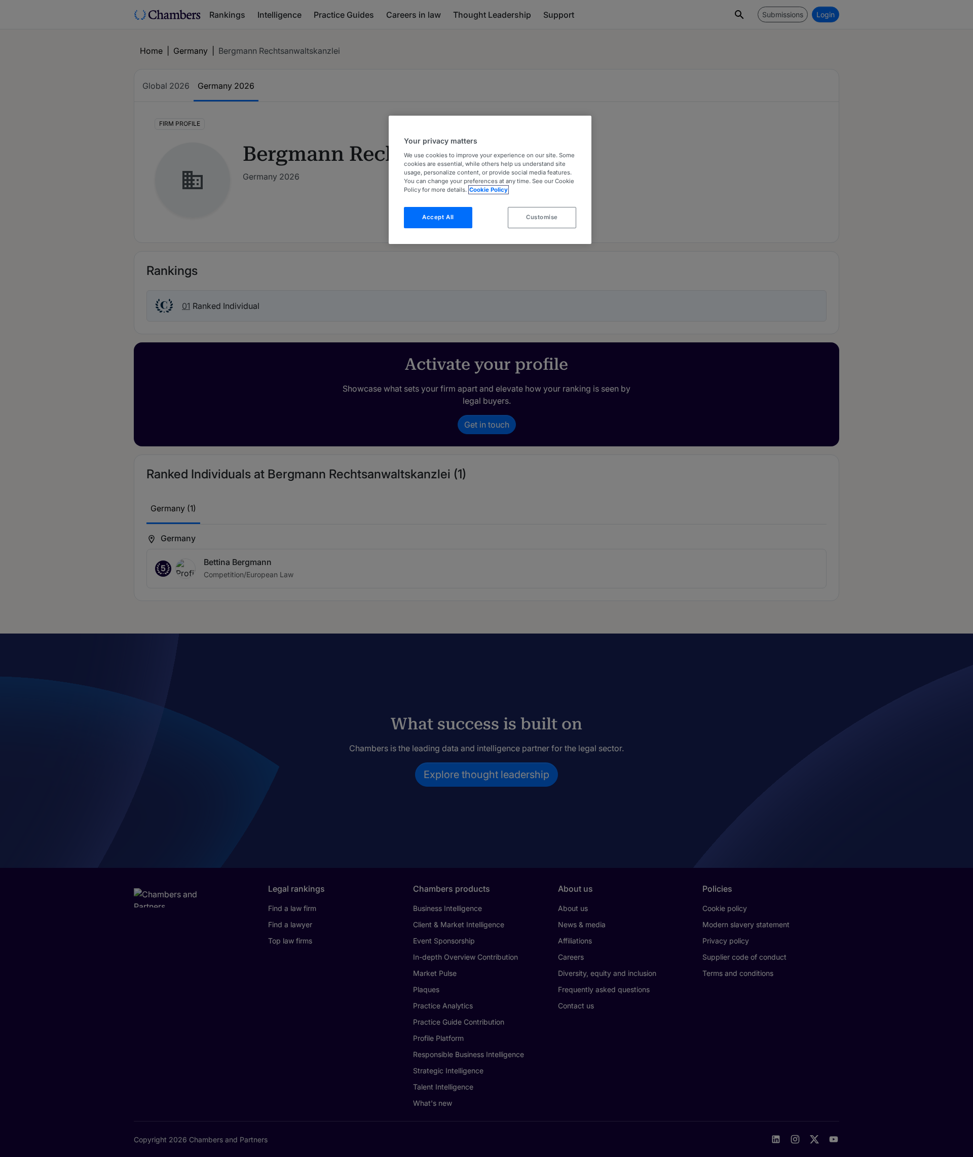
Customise (542, 217)
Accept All (438, 217)
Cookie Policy (488, 189)
